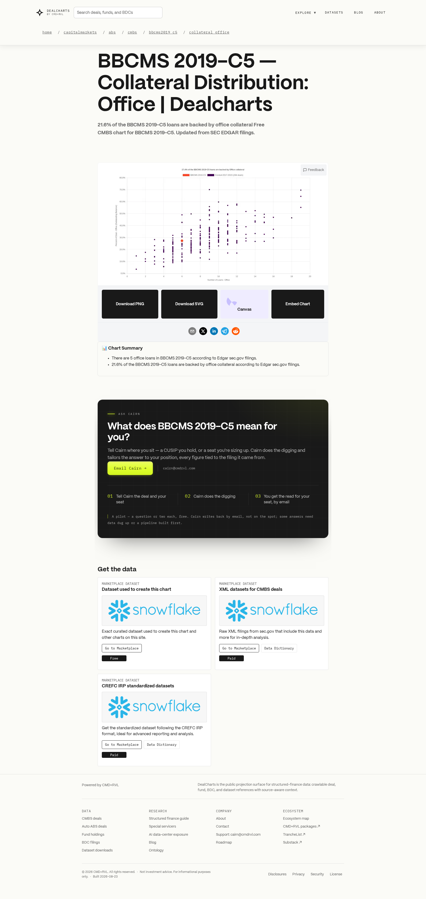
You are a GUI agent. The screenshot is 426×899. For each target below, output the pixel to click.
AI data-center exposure (168, 834)
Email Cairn (130, 468)
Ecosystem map (296, 818)
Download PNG (130, 304)
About (380, 12)
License (336, 874)
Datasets (334, 12)
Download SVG (189, 304)
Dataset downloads (97, 850)
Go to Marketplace (122, 648)
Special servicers (162, 826)
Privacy (298, 874)
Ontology (156, 850)
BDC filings (91, 842)
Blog (358, 12)
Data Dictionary (279, 648)
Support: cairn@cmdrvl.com (238, 834)
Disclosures (277, 874)
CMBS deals (92, 818)
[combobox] (118, 12)
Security (317, 874)
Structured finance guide (169, 818)
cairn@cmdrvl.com (179, 468)
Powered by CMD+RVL (100, 785)
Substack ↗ (292, 842)
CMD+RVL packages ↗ (301, 826)
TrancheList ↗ (294, 834)
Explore (305, 12)
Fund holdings (93, 834)
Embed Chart (297, 304)
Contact (222, 826)
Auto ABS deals (94, 826)
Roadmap (224, 842)
